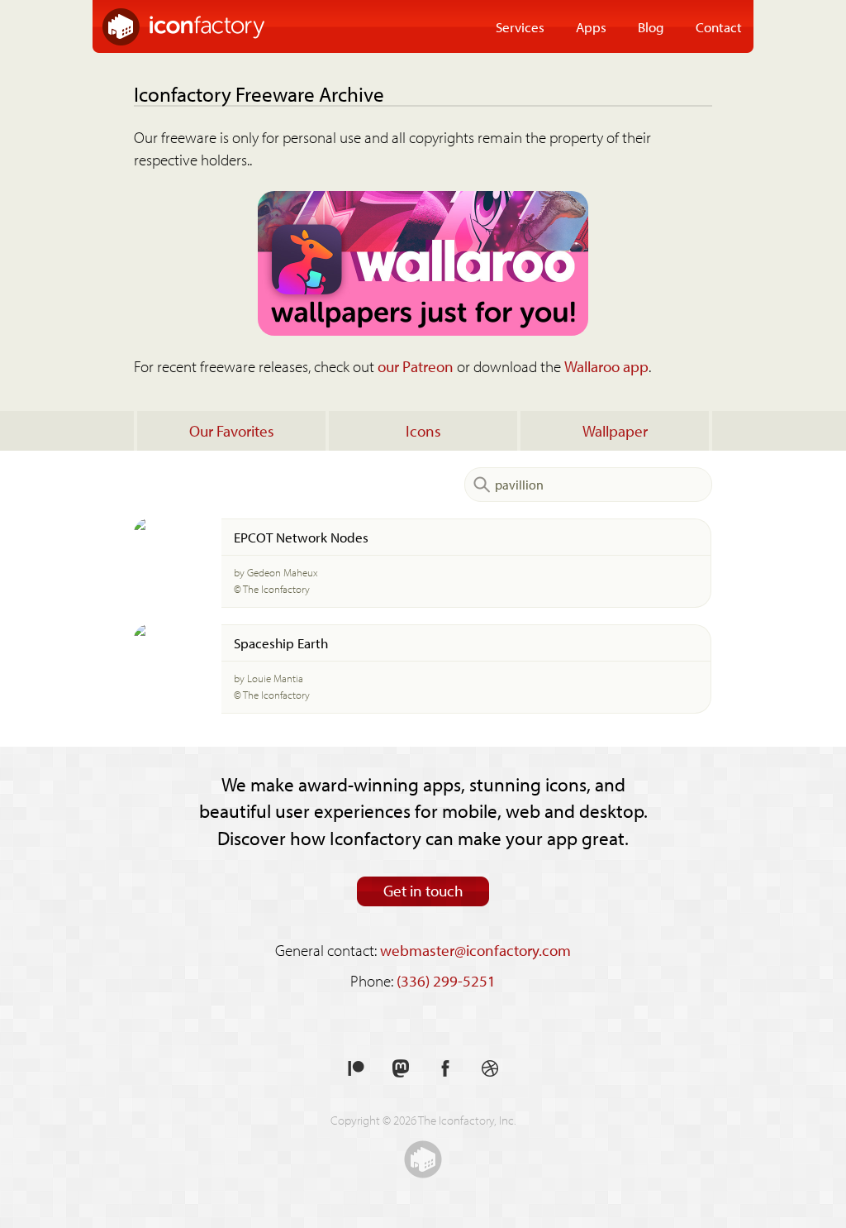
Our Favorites (231, 431)
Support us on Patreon (356, 1068)
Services (520, 26)
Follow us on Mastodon (401, 1068)
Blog (651, 26)
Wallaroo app (606, 366)
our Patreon (416, 366)
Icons (423, 431)
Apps (591, 26)
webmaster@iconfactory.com (475, 950)
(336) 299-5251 (446, 981)
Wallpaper (615, 431)
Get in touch (423, 891)
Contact (719, 26)
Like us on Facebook (445, 1068)
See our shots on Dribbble (490, 1068)
